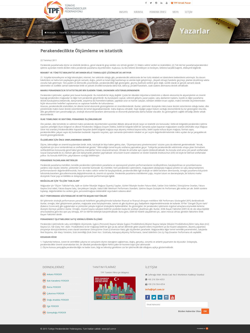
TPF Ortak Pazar (182, 2)
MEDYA (176, 12)
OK (205, 311)
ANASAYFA (123, 12)
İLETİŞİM (188, 12)
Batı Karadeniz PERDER (58, 280)
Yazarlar (63, 32)
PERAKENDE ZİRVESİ (158, 12)
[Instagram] (156, 3)
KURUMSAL (138, 12)
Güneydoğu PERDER (56, 312)
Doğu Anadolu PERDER (58, 299)
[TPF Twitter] (151, 3)
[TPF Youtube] (166, 3)
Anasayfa (51, 32)
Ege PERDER (53, 306)
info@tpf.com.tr (154, 289)
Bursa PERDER (54, 287)
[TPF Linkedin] (161, 3)
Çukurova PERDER (55, 293)
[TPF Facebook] (146, 3)
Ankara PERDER (54, 274)
